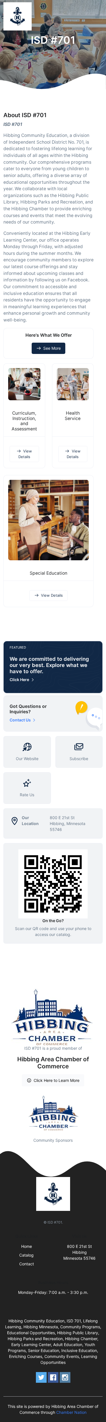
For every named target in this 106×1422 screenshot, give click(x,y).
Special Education (48, 573)
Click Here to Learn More (56, 1080)
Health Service (73, 415)
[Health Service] (73, 384)
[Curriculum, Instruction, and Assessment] (24, 384)
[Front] (18, 16)
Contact (26, 1263)
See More (52, 348)
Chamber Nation (71, 1412)
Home (26, 1246)
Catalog (26, 1255)
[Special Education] (48, 520)
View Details (25, 454)
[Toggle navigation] (97, 16)
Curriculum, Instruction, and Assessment (24, 421)
